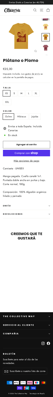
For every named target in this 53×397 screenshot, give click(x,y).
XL (36, 93)
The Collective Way (19, 316)
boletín (9, 353)
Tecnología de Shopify (37, 393)
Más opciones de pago (26, 161)
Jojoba (35, 116)
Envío (7, 205)
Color (7, 111)
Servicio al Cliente (18, 325)
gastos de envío (32, 73)
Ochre (8, 116)
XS (6, 93)
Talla (7, 88)
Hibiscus (21, 116)
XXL (7, 102)
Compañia (11, 333)
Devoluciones (13, 214)
